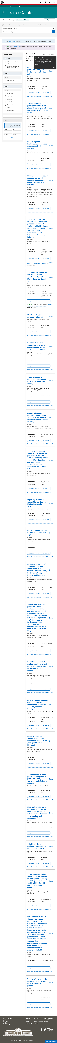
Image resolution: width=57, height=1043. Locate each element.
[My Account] (41, 2)
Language (46, 1021)
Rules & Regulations (48, 1018)
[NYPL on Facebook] (41, 1029)
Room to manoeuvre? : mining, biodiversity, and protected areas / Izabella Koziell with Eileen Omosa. (37, 666)
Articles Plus (12, 41)
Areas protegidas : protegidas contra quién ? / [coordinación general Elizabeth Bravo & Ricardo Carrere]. (37, 108)
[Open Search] (50, 2)
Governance (36, 1023)
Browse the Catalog (22, 20)
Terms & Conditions (38, 1021)
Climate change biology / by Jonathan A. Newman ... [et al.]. (37, 532)
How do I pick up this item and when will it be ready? (40, 96)
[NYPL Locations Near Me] (45, 2)
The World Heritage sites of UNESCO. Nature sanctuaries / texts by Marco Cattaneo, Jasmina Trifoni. (37, 276)
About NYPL (46, 1019)
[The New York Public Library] (2, 2)
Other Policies (37, 1019)
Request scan (46, 92)
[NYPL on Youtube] (51, 1029)
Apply (12, 137)
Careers (27, 1021)
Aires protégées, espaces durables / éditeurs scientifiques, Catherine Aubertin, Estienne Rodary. (37, 704)
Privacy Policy (37, 1018)
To (13, 129)
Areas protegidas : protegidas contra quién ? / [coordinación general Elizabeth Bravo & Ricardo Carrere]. (37, 417)
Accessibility (28, 1018)
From (5, 129)
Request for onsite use (34, 92)
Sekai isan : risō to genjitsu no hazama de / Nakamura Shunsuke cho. (37, 846)
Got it (53, 67)
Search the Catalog (8, 20)
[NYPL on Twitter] (45, 1029)
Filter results (7, 55)
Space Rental (29, 1023)
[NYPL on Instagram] (48, 1029)
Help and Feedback (51, 1041)
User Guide (17, 46)
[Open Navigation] (54, 2)
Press (27, 1019)
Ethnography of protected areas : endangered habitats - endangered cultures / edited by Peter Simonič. (37, 180)
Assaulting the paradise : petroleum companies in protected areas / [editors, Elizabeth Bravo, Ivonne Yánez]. (37, 778)
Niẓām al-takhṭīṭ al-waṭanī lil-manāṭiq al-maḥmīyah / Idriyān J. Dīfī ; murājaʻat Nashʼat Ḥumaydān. (37, 740)
